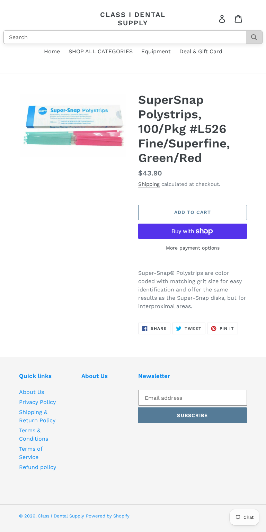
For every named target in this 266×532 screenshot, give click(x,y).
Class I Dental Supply (133, 18)
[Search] (254, 37)
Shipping (149, 184)
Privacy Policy (37, 402)
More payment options (193, 248)
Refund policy (37, 467)
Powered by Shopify (108, 516)
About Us (31, 392)
